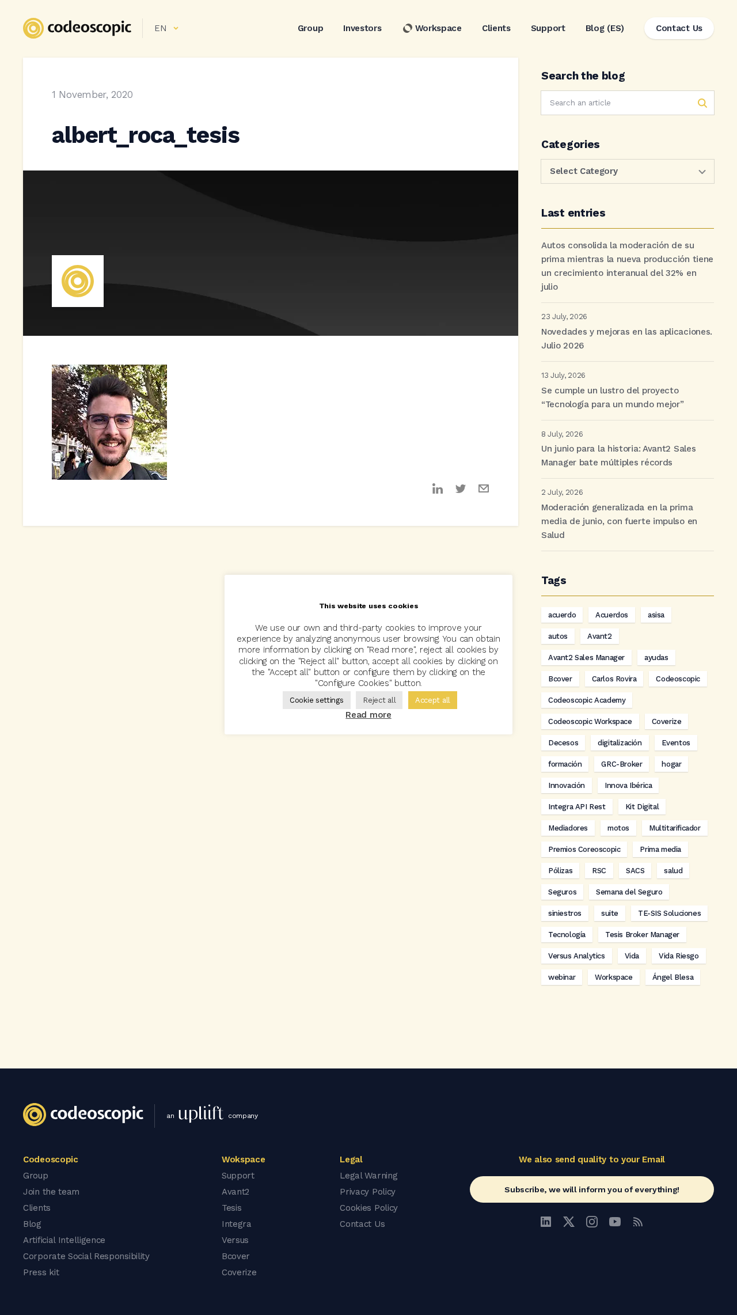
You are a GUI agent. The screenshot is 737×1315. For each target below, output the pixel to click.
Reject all (379, 700)
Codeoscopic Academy (586, 700)
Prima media (660, 849)
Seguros (562, 892)
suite (609, 913)
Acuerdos (611, 615)
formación (565, 764)
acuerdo (562, 615)
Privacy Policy (368, 1192)
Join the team (51, 1192)
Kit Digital (642, 806)
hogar (671, 764)
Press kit (41, 1272)
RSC (599, 870)
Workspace (438, 28)
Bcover (560, 678)
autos (558, 636)
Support (548, 28)
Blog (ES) (605, 28)
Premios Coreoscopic (584, 849)
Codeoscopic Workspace (590, 721)
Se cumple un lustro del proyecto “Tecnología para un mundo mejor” (612, 397)
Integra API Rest (577, 806)
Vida (632, 956)
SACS (635, 870)
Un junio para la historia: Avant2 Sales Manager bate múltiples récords (618, 456)
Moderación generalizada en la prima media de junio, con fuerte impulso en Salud (619, 521)
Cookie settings (317, 700)
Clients (496, 28)
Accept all (432, 700)
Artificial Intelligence (64, 1240)
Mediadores (568, 828)
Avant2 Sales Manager (586, 657)
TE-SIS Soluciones (669, 913)
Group (311, 28)
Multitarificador (675, 828)
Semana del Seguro (629, 892)
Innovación (566, 785)
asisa (656, 615)
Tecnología (567, 934)
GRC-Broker (621, 764)
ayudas (656, 657)
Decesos (563, 742)
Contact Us (362, 1224)
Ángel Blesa (673, 977)
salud (673, 870)
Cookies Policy (369, 1208)
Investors (362, 28)
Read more (368, 715)
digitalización (619, 742)
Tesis (232, 1208)
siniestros (565, 913)
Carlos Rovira (614, 678)
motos (618, 828)
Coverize (667, 721)
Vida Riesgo (679, 956)
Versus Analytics (576, 956)
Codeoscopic (678, 678)
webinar (561, 977)
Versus (235, 1240)
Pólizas (560, 870)
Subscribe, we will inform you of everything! (591, 1189)
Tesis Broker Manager (642, 934)
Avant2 (599, 636)
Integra (237, 1224)
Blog (32, 1224)
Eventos (676, 742)
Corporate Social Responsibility (86, 1256)
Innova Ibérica (628, 785)
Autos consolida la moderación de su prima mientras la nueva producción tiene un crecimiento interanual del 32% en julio (627, 266)
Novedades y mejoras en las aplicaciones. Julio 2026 (626, 339)
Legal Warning (368, 1175)
